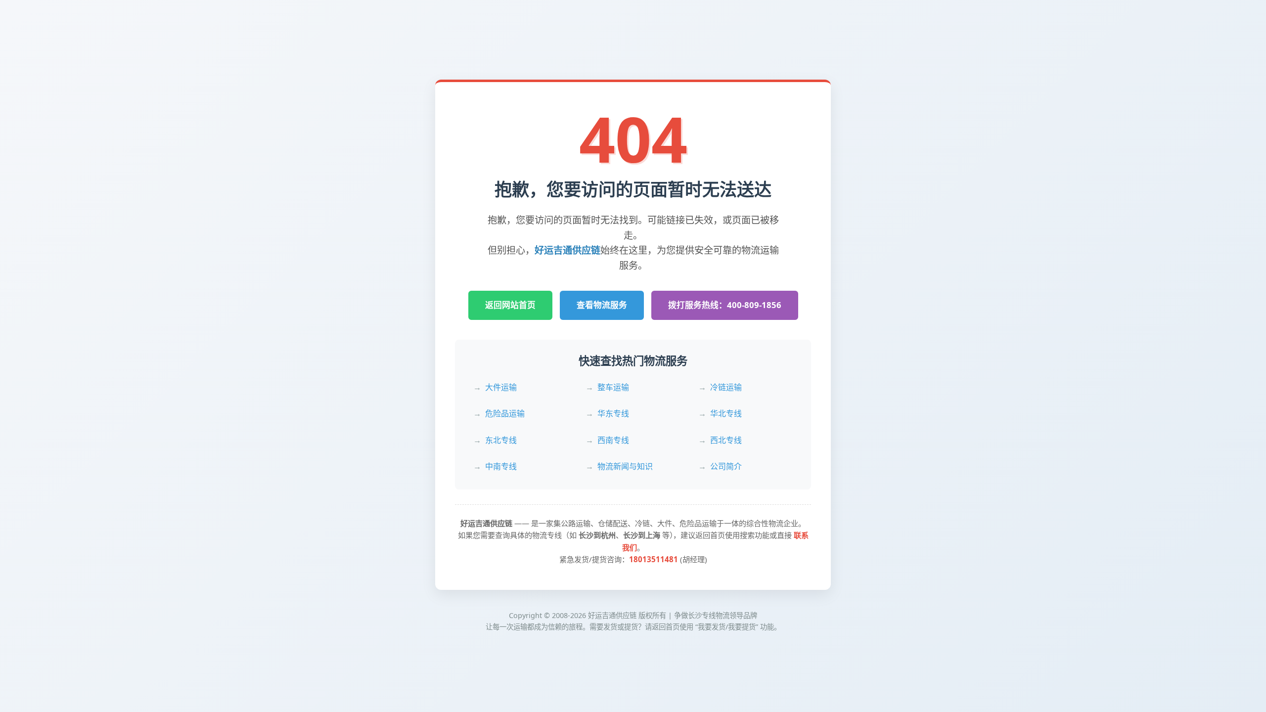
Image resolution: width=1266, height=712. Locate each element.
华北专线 (726, 413)
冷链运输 (726, 387)
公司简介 (726, 466)
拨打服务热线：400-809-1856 (724, 305)
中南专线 (501, 466)
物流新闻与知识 (625, 466)
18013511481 (653, 559)
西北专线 (726, 440)
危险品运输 (505, 413)
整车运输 (613, 387)
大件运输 (501, 387)
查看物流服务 (602, 305)
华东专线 (613, 413)
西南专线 (613, 440)
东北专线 (501, 440)
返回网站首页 (510, 305)
